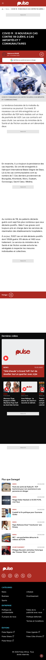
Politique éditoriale (33, 617)
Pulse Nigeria (7, 632)
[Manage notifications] (41, 656)
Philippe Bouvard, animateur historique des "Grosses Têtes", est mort (27, 551)
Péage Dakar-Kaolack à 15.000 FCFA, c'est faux (27, 501)
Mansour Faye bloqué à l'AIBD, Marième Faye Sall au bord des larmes (11, 401)
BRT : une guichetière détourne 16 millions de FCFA (25, 538)
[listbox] (23, 395)
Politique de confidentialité (7, 611)
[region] (23, 395)
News (7, 9)
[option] (11, 396)
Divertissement (18, 547)
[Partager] (42, 54)
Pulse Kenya (6, 641)
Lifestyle (29, 592)
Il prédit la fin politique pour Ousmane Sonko (27, 513)
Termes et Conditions (35, 621)
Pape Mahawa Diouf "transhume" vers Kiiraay (27, 526)
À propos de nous (9, 617)
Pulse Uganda (32, 632)
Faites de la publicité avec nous (34, 611)
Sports (4, 600)
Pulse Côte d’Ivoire (34, 636)
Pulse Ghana (7, 636)
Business (5, 596)
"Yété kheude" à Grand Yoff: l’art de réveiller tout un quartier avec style (20, 372)
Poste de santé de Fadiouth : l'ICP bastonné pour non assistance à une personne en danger (26, 489)
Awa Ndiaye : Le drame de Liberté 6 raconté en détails (28, 400)
